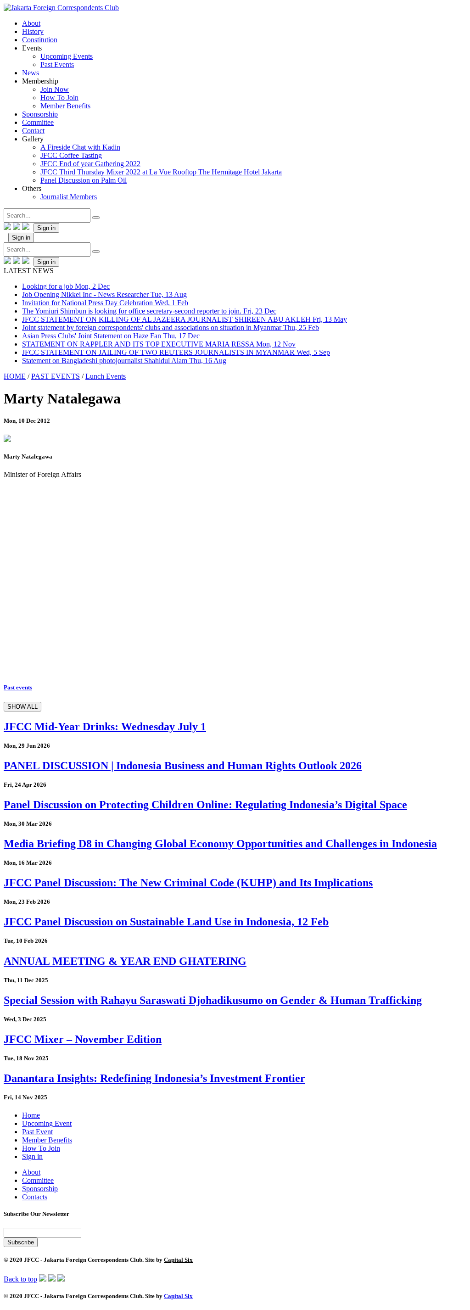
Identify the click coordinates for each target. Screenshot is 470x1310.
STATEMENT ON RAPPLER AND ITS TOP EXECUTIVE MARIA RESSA (159, 344)
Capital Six (178, 1259)
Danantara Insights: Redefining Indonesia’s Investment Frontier (154, 1078)
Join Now (54, 89)
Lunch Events (105, 376)
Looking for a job (66, 286)
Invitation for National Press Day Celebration (105, 303)
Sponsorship (40, 114)
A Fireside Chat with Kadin (80, 147)
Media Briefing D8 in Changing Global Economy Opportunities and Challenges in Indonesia (220, 844)
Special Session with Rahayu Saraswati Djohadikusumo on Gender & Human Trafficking (213, 1000)
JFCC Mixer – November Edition (83, 1039)
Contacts (34, 1197)
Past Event (37, 1132)
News (30, 73)
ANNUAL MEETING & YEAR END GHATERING (125, 961)
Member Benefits (65, 106)
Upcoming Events (66, 56)
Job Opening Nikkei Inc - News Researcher (104, 294)
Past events (18, 687)
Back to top (20, 1279)
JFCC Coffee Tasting (71, 155)
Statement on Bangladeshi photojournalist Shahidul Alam (124, 360)
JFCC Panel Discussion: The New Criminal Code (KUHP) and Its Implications (188, 883)
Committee (38, 122)
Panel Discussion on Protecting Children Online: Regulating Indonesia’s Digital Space (205, 805)
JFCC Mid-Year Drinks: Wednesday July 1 (105, 727)
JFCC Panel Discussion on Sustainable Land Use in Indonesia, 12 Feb (166, 922)
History (33, 31)
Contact (33, 130)
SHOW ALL (22, 706)
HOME (15, 376)
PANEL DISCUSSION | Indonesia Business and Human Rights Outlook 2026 (183, 766)
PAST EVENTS (55, 376)
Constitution (39, 40)
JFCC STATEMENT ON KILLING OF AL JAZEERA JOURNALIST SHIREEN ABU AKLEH (184, 319)
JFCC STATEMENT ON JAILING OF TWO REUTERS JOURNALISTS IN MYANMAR (176, 352)
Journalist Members (68, 197)
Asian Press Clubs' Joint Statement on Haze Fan (111, 336)
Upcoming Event (47, 1123)
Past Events (57, 64)
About (31, 23)
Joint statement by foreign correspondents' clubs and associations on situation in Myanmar (170, 327)
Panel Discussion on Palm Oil (83, 180)
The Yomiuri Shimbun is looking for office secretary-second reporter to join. (149, 311)
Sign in (46, 227)
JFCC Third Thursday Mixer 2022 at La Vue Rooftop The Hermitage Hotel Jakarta (161, 172)
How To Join (59, 97)
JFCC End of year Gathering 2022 (90, 164)
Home (31, 1115)
